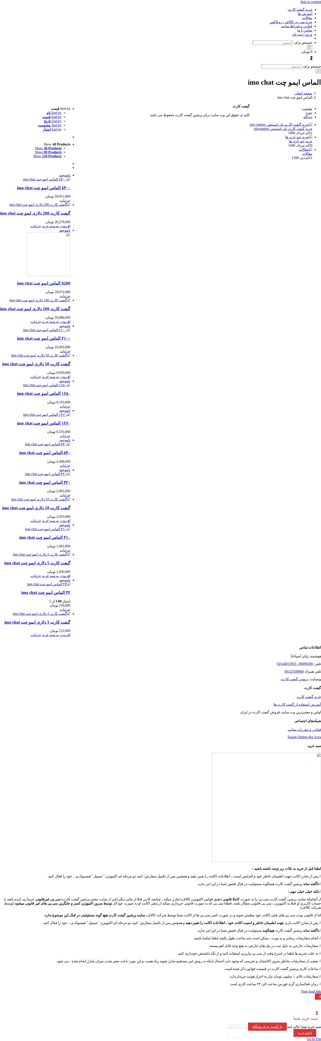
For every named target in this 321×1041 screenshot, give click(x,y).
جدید (309, 113)
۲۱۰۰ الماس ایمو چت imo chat (43, 338)
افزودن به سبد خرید (56, 226)
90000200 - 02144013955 (295, 664)
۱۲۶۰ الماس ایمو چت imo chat (43, 423)
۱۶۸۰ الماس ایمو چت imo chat (43, 393)
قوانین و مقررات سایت (304, 729)
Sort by (54, 113)
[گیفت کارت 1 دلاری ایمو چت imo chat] (35, 614)
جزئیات (65, 200)
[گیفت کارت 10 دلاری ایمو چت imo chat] (35, 499)
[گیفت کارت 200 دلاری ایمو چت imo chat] (35, 205)
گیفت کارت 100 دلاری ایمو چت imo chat (35, 308)
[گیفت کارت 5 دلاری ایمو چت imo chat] (35, 554)
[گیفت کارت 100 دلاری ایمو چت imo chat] (35, 300)
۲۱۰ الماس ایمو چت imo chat (44, 537)
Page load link (311, 991)
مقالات (307, 154)
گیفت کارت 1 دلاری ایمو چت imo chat (37, 622)
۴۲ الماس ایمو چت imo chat (45, 592)
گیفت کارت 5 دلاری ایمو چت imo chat (37, 563)
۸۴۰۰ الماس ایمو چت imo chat (43, 187)
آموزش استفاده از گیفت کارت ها (297, 704)
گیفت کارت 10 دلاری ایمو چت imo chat (36, 508)
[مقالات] (305, 149)
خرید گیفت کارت (309, 697)
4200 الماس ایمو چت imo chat (43, 283)
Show (48, 148)
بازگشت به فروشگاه (267, 1027)
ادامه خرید (305, 1033)
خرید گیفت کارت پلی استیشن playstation (283, 129)
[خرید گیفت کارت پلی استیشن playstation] (281, 124)
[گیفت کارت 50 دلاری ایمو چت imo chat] (35, 355)
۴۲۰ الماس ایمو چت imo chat (44, 482)
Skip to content (310, 2)
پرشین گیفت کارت (294, 679)
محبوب (307, 108)
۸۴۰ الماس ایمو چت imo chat (44, 452)
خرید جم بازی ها (300, 141)
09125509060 (294, 671)
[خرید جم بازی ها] (298, 137)
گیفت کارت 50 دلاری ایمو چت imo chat (36, 364)
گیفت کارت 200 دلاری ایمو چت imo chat (35, 213)
